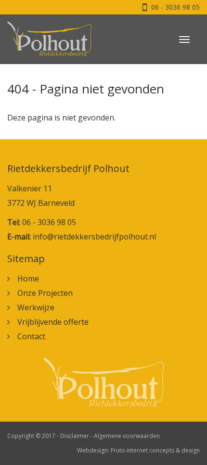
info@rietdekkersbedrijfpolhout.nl (94, 236)
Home (28, 278)
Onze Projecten (45, 293)
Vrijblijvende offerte (53, 322)
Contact (31, 336)
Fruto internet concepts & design (155, 450)
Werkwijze (35, 307)
